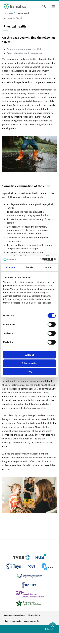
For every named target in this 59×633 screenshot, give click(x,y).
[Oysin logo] (31, 566)
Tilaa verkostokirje (12, 621)
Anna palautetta (31, 621)
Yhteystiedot (34, 615)
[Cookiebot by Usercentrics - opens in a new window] (43, 259)
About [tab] (48, 267)
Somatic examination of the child (24, 49)
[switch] (52, 324)
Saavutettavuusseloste (14, 615)
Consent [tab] (10, 267)
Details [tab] (29, 267)
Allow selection (29, 363)
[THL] (29, 603)
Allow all (29, 355)
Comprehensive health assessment (25, 53)
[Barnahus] (14, 6)
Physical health (22, 13)
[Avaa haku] (44, 6)
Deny (29, 371)
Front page (8, 13)
